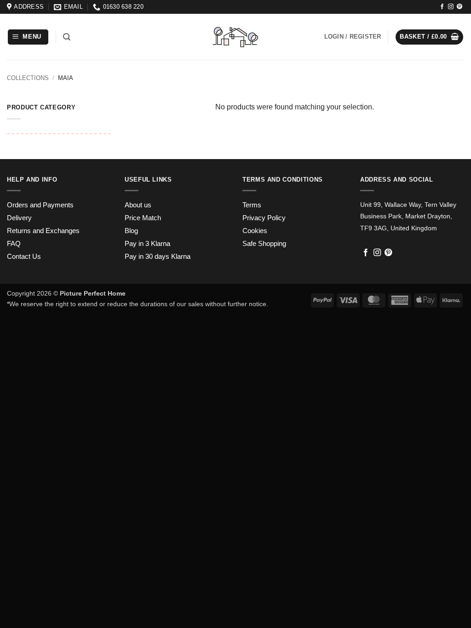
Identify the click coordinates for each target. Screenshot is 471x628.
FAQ (14, 243)
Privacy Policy (264, 218)
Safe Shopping (264, 243)
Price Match (143, 218)
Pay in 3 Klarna (147, 243)
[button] (28, 37)
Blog (131, 230)
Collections (28, 77)
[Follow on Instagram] (451, 7)
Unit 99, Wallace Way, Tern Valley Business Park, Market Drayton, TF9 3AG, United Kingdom (408, 216)
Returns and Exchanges (43, 230)
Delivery (19, 218)
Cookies (254, 230)
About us (138, 205)
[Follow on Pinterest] (459, 7)
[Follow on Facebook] (442, 7)
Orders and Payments (40, 205)
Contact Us (24, 256)
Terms (251, 205)
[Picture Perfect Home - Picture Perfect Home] (235, 37)
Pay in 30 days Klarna (157, 256)
